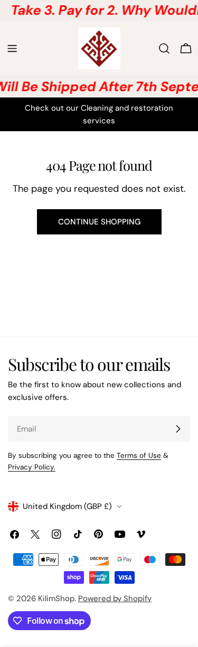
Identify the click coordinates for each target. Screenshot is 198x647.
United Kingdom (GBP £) (67, 506)
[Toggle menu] (12, 48)
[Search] (164, 48)
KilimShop (56, 598)
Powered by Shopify (115, 598)
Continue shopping (99, 222)
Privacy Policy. (31, 467)
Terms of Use (139, 455)
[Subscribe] (178, 429)
